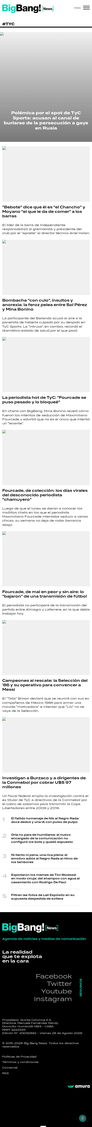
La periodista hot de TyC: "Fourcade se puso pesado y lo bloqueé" (44, 400)
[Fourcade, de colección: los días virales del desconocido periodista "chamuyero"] (46, 457)
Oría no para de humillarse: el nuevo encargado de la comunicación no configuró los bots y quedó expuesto (42, 838)
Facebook (54, 976)
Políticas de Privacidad (19, 1056)
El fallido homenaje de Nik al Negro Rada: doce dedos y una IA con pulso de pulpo (45, 820)
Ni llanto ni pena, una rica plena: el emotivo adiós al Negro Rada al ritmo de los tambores (44, 858)
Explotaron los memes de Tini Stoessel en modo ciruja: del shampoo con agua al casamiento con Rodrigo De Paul (45, 878)
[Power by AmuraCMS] (78, 1086)
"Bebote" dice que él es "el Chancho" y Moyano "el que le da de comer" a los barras (43, 211)
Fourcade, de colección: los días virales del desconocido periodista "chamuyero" (45, 495)
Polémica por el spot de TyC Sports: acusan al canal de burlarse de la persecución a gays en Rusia (46, 120)
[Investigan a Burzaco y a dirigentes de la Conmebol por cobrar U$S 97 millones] (46, 745)
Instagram (53, 999)
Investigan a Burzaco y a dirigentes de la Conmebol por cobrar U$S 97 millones (44, 782)
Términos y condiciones (20, 1062)
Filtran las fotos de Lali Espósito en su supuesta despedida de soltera (43, 897)
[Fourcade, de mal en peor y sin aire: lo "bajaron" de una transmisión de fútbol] (46, 559)
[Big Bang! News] (28, 8)
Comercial (9, 1067)
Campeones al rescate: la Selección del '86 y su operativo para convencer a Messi (45, 685)
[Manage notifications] (82, 1118)
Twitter (59, 983)
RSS (5, 1073)
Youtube (56, 991)
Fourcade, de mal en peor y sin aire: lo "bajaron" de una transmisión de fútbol (44, 594)
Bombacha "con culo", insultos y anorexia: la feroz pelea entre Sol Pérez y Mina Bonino (44, 305)
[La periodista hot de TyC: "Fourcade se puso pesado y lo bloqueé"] (46, 364)
